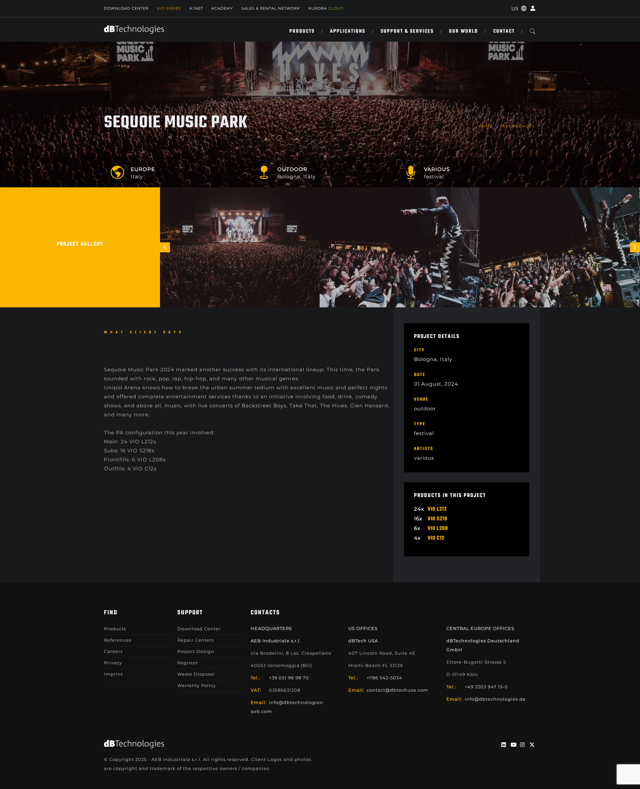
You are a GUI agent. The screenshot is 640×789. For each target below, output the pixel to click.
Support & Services (407, 31)
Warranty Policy (196, 685)
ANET (196, 8)
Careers (113, 651)
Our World (463, 31)
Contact (504, 31)
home (486, 126)
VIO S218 (437, 519)
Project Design (195, 651)
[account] (532, 8)
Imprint (113, 674)
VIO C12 (436, 538)
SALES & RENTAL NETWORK (270, 8)
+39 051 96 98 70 (289, 677)
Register (187, 662)
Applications (347, 31)
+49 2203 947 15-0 (486, 686)
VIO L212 (437, 509)
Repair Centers (195, 640)
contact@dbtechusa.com (397, 690)
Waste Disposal (196, 674)
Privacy (113, 662)
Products (302, 31)
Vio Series (169, 8)
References (518, 126)
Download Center (126, 8)
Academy (222, 8)
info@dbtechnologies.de (495, 699)
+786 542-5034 (384, 677)
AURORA (326, 8)
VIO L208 (438, 528)
